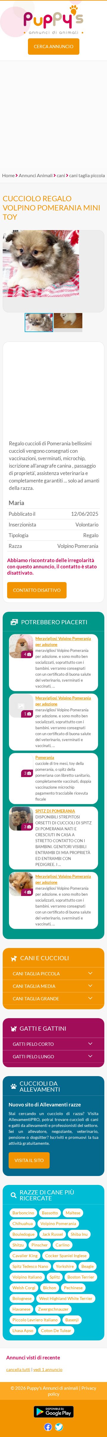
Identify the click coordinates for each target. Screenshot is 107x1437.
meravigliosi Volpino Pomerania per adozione (63, 641)
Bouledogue (23, 1234)
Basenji (72, 1319)
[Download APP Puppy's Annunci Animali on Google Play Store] (54, 1416)
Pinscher (40, 1244)
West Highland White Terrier (65, 1298)
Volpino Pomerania (58, 1223)
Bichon (49, 1287)
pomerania (44, 757)
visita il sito (29, 1160)
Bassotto (50, 1212)
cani (61, 175)
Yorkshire (65, 1266)
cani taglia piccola (87, 175)
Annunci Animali (36, 175)
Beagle (87, 1266)
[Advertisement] (53, 114)
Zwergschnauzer (53, 1309)
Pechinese (73, 1287)
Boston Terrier (80, 1276)
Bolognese (22, 1298)
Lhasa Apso (22, 1330)
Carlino (63, 1244)
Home (8, 175)
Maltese (73, 1212)
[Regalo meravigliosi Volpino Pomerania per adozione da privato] (21, 646)
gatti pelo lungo (33, 1056)
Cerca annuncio (53, 46)
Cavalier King (24, 1255)
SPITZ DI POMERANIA (55, 811)
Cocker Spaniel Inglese (65, 1255)
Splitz (55, 1276)
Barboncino (23, 1212)
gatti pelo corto (33, 1044)
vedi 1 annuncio (47, 1369)
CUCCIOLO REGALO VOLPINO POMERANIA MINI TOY (51, 207)
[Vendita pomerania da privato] (21, 765)
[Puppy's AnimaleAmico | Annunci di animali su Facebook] (48, 1428)
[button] (99, 271)
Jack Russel (52, 1234)
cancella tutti (18, 1369)
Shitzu (18, 1244)
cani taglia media (34, 986)
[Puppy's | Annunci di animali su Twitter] (59, 1428)
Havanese (21, 1309)
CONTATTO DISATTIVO (37, 590)
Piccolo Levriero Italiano (35, 1319)
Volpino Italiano (27, 1276)
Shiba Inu (79, 1234)
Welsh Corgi (23, 1287)
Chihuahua (22, 1223)
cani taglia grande (36, 998)
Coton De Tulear (56, 1330)
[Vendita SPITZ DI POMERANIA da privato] (21, 819)
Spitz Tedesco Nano (30, 1266)
